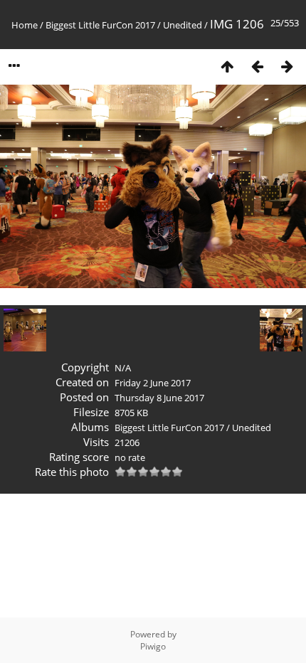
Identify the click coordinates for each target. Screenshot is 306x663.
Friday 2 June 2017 (153, 382)
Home (24, 24)
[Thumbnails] (227, 65)
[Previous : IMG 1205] (257, 65)
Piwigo (153, 646)
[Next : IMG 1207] (287, 65)
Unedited (182, 24)
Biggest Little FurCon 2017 (100, 24)
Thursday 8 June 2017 (159, 397)
